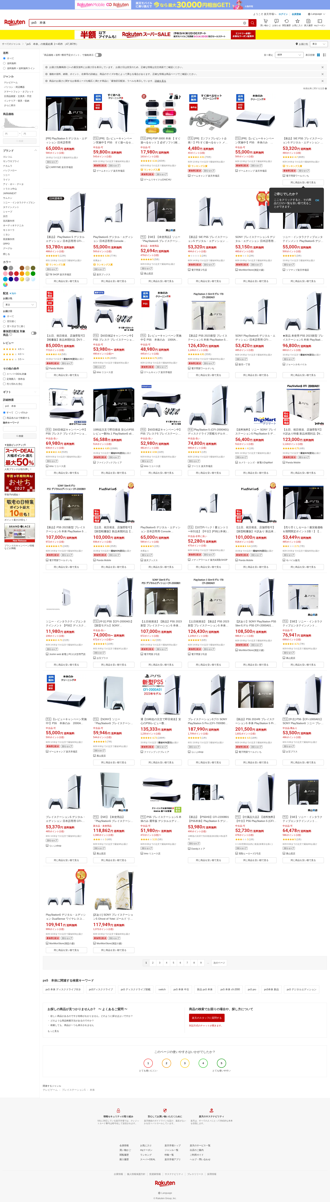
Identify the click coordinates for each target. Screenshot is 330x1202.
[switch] (33, 333)
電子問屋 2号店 (199, 270)
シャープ (7, 211)
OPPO (6, 243)
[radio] (4, 58)
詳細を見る (160, 81)
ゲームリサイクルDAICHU (157, 180)
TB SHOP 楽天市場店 (60, 274)
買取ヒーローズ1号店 (250, 853)
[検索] (252, 23)
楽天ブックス (103, 274)
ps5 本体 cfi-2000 (230, 989)
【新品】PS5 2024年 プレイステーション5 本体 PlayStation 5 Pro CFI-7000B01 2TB (255, 723)
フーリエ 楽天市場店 (202, 466)
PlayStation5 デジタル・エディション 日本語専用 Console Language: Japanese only (113, 240)
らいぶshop (197, 752)
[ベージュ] (27, 268)
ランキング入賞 (152, 169)
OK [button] (317, 200)
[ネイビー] (11, 279)
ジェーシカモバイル (296, 364)
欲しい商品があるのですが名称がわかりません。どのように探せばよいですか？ (91, 1016)
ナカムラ (7, 166)
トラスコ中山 (10, 188)
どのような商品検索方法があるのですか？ (72, 1020)
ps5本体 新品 (271, 989)
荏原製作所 (9, 239)
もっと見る (53, 1031)
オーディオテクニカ (13, 225)
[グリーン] (33, 273)
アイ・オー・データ (13, 184)
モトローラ (9, 230)
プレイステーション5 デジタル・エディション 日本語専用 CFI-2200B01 (66, 820)
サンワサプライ (11, 161)
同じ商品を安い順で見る (303, 182)
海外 (14, 293)
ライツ (6, 179)
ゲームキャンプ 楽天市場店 (111, 171)
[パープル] (16, 279)
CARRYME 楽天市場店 (61, 167)
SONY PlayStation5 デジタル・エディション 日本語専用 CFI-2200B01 (255, 339)
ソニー (6, 175)
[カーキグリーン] (33, 268)
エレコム (7, 156)
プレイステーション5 (74, 1089)
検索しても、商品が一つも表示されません (72, 1025)
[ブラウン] (22, 268)
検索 (21, 141)
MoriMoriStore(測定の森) (251, 270)
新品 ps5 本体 (205, 989)
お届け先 (7, 298)
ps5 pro (252, 989)
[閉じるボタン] (322, 67)
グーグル (7, 248)
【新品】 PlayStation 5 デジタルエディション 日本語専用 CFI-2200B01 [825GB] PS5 (65, 240)
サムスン (7, 198)
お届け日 (7, 311)
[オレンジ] (22, 273)
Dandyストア (198, 849)
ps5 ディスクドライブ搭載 (135, 989)
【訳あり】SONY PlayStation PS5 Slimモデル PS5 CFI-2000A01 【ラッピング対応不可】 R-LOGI (255, 625)
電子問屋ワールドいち (297, 176)
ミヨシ (6, 234)
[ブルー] (5, 279)
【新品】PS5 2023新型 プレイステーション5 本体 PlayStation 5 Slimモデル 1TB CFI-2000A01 (207, 339)
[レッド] (16, 273)
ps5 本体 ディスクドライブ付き (63, 989)
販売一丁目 (244, 364)
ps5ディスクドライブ (101, 989)
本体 (92, 1089)
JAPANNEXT (9, 193)
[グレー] (11, 268)
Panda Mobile (56, 368)
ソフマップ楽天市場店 (297, 270)
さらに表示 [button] (9, 105)
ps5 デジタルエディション (301, 989)
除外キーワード (11, 423)
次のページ (219, 962)
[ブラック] (5, 268)
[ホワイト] (16, 268)
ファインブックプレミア (109, 462)
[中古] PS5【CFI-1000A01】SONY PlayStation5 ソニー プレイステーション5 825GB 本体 (303, 723)
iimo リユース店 (105, 372)
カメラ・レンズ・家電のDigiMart (256, 462)
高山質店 (148, 273)
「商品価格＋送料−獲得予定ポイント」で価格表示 (68, 55)
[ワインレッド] (11, 273)
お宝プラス (102, 658)
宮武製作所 (9, 221)
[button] (316, 14)
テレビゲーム (50, 1089)
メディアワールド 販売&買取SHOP (209, 560)
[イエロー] (27, 273)
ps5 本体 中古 (181, 989)
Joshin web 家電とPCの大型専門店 (67, 654)
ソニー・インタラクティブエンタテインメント (19, 204)
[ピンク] (5, 273)
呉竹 (5, 216)
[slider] (3, 127)
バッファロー (10, 170)
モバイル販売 (293, 560)
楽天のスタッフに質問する (207, 1017)
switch (162, 989)
